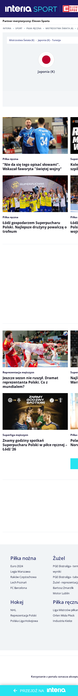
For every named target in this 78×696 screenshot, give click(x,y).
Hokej (16, 602)
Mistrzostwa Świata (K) (59, 28)
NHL (13, 610)
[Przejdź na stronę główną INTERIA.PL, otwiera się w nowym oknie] (18, 8)
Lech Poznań (18, 582)
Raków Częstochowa (23, 577)
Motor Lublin (61, 593)
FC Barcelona (18, 588)
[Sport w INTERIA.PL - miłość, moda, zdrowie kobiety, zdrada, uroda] (45, 8)
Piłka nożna (23, 558)
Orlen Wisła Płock (64, 615)
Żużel (59, 558)
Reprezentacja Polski (23, 615)
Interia (7, 28)
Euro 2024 (16, 566)
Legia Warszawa (20, 571)
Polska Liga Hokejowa (24, 621)
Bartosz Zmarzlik (63, 588)
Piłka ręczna (33, 28)
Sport (18, 28)
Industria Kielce (62, 621)
